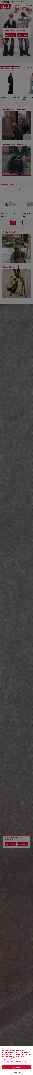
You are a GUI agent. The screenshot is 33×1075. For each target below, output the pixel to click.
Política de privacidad (8, 1061)
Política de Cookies (21, 1061)
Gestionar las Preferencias (9, 1060)
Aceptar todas (16, 1067)
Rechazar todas (16, 1072)
